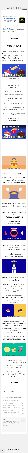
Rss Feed (7, 451)
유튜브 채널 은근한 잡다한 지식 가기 (11, 60)
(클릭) (21, 60)
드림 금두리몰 (6, 28)
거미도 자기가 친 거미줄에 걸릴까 (9, 405)
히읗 (4, 419)
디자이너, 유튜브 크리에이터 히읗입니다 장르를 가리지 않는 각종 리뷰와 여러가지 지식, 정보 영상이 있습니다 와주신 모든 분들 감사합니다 (11, 423)
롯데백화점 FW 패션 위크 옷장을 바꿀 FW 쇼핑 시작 (9, 18)
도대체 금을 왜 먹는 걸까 (14, 8)
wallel (19, 449)
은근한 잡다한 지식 (6, 397)
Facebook (14, 451)
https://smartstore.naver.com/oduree (9, 26)
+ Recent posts (4, 443)
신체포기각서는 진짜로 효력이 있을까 (9, 403)
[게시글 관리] (7, 392)
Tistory (13, 449)
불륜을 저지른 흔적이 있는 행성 (8, 410)
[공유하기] (6, 392)
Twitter (11, 451)
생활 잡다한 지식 (14, 397)
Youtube (17, 451)
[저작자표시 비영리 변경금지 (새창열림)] (17, 391)
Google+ (20, 451)
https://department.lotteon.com (8, 16)
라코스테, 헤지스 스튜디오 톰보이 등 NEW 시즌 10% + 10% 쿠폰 (10, 20)
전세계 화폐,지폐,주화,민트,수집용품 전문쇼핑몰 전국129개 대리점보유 (13, 30)
